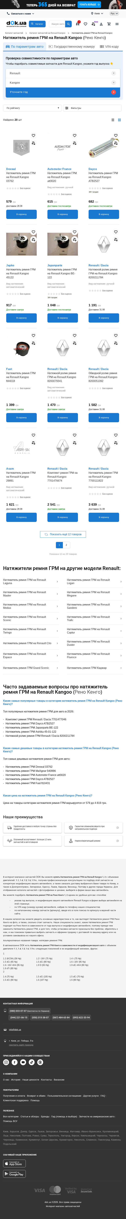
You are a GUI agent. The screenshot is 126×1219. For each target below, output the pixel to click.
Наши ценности (30, 1079)
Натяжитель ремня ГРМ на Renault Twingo (24, 631)
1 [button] (59, 545)
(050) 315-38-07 (40, 1017)
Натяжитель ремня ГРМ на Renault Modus (24, 606)
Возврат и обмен (36, 1095)
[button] (37, 24)
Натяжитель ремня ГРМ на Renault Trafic (88, 618)
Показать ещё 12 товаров (65, 534)
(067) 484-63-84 (61, 1017)
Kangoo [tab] (15, 82)
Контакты (46, 1079)
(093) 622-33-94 (81, 1017)
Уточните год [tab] (19, 92)
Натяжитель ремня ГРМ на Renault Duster (88, 643)
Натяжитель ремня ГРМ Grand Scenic (26, 667)
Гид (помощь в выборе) (64, 1116)
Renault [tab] (15, 73)
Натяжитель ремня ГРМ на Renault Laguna (24, 581)
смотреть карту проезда (21, 1045)
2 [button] (66, 545)
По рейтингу (13, 108)
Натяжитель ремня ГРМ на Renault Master (24, 594)
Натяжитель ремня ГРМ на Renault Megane (88, 594)
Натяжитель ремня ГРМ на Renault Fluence (88, 655)
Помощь (35, 1100)
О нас (6, 1079)
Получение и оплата (14, 1095)
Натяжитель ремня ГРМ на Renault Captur (88, 631)
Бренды (45, 1116)
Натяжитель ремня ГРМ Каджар (87, 667)
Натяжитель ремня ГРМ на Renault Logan (88, 581)
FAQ (103, 1095)
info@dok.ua (15, 1029)
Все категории (11, 1116)
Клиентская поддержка (16, 1100)
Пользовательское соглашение (64, 1095)
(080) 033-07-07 (18, 1011)
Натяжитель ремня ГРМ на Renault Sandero (88, 606)
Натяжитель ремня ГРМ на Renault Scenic (24, 618)
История (15, 1079)
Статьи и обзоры (30, 1116)
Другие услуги (91, 1095)
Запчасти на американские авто (97, 1116)
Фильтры (95, 108)
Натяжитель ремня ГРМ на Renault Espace (24, 655)
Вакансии (59, 1079)
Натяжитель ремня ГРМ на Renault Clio (27, 643)
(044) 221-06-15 (18, 1017)
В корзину (21, 214)
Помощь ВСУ (10, 1121)
